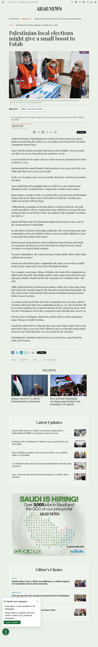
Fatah (35, 360)
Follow (82, 132)
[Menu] (3, 2)
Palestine (23, 360)
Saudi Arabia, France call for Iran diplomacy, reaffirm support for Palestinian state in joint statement (41, 582)
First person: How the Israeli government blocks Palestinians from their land (40, 596)
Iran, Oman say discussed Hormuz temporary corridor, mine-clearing (40, 475)
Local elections (49, 360)
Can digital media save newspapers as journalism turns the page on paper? (42, 464)
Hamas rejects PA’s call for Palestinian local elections (25, 400)
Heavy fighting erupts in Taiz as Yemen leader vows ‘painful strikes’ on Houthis (39, 453)
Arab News (14, 2)
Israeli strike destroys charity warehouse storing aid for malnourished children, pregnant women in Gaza (37, 431)
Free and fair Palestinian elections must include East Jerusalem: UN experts (65, 401)
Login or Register (12, 622)
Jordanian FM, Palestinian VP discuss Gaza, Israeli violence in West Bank (58, 19)
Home (11, 25)
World (14, 578)
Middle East (26, 19)
